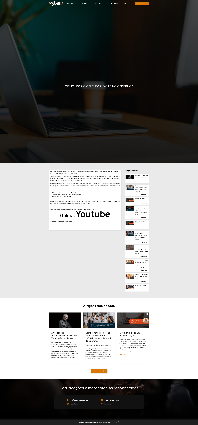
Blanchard (98, 3)
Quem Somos (127, 3)
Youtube (93, 214)
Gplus (66, 215)
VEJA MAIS (54, 361)
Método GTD (86, 3)
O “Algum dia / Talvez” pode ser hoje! (130, 334)
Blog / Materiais (112, 3)
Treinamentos (72, 3)
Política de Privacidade (104, 422)
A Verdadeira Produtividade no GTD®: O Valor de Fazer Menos (64, 335)
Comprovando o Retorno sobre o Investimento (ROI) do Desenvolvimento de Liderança (98, 336)
